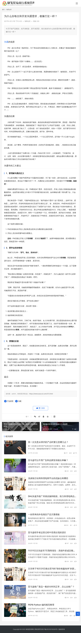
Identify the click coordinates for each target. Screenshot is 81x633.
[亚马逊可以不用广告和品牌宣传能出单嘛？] (15, 465)
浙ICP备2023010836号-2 (50, 629)
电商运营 (27, 21)
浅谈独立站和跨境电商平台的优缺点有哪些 (48, 478)
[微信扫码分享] (35, 416)
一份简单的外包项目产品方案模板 (44, 514)
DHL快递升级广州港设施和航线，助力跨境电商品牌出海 (52, 496)
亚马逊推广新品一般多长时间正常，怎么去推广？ (51, 586)
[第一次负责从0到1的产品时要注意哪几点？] (15, 447)
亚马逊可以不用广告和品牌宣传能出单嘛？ (48, 460)
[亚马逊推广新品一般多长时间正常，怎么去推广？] (15, 592)
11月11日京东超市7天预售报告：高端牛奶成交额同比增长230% (51, 550)
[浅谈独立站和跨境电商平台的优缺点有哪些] (15, 483)
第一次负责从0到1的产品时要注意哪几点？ (48, 442)
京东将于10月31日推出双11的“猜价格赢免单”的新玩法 (52, 568)
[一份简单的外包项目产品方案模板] (15, 520)
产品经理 (10, 401)
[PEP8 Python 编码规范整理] (15, 610)
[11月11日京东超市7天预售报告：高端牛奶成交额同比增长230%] (15, 556)
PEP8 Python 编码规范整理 (41, 605)
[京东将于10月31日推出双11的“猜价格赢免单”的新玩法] (15, 574)
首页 (3, 9)
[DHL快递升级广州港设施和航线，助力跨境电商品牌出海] (15, 501)
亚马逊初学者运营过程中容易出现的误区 (47, 532)
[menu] (77, 3)
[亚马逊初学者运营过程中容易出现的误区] (15, 538)
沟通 (6, 42)
